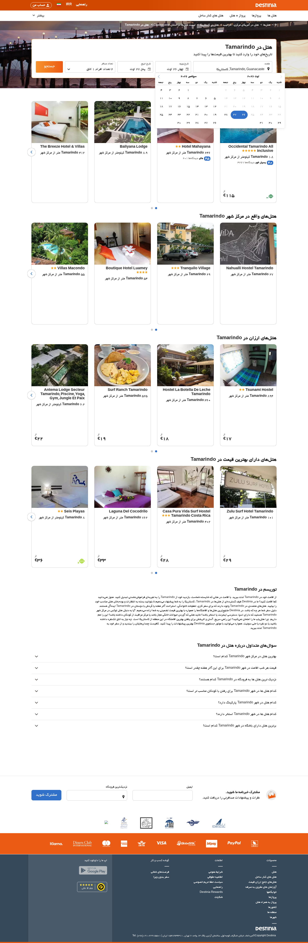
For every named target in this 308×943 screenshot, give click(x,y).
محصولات (272, 860)
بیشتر (40, 15)
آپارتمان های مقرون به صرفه (261, 887)
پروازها (256, 15)
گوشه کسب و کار (160, 860)
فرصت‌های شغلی (160, 872)
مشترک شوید (46, 795)
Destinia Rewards (211, 892)
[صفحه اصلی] (276, 25)
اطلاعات (219, 860)
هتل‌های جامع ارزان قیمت (262, 882)
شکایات (219, 897)
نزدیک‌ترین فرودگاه (116, 787)
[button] (69, 5)
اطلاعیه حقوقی (215, 877)
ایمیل (189, 787)
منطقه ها (272, 912)
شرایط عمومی (215, 872)
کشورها (272, 907)
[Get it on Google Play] (92, 871)
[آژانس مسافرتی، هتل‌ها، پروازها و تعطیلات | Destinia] (266, 5)
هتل (274, 872)
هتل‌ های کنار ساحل (210, 15)
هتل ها (272, 15)
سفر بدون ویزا (161, 877)
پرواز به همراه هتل (266, 902)
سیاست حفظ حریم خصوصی (208, 882)
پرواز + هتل (238, 15)
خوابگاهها (272, 892)
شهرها (273, 917)
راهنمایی (218, 887)
